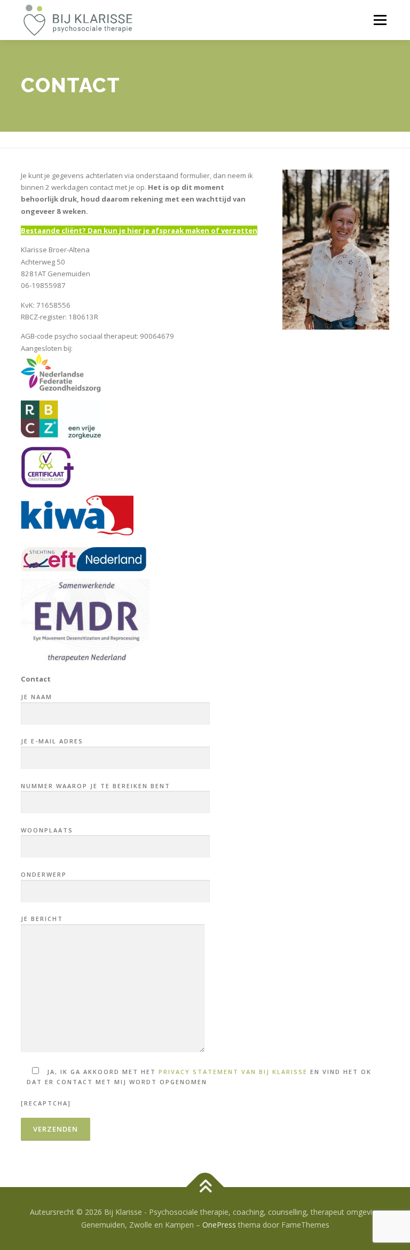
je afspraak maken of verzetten (199, 230)
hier (133, 230)
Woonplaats (47, 830)
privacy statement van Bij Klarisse (233, 1072)
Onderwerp (44, 874)
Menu (379, 20)
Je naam (36, 697)
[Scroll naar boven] (205, 1187)
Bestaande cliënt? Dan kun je (73, 230)
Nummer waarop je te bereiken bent (95, 786)
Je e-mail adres (52, 741)
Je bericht (42, 919)
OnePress (219, 1225)
